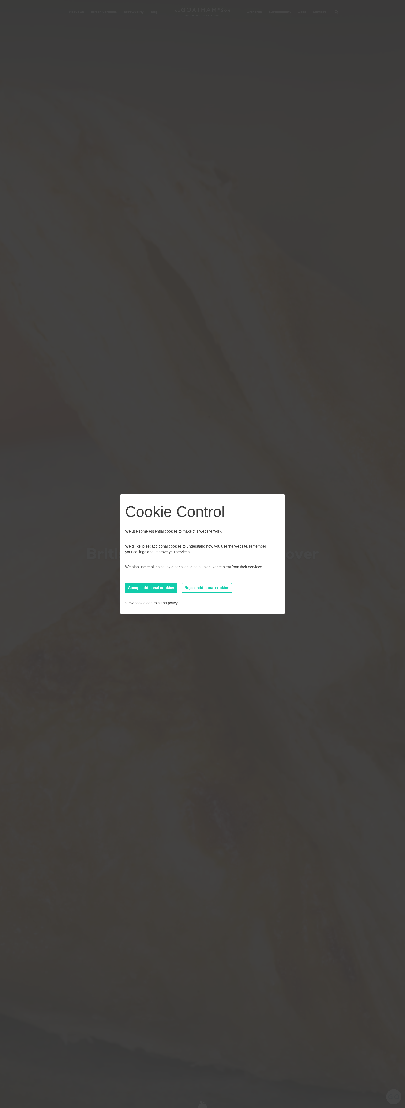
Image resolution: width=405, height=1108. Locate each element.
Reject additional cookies (206, 588)
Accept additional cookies (151, 588)
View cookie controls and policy (151, 603)
